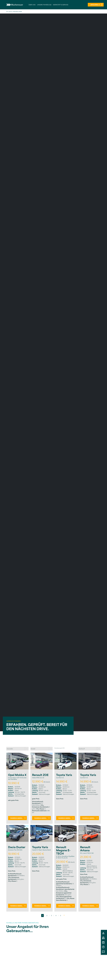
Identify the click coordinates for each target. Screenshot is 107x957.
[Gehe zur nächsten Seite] (64, 915)
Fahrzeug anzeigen (17, 818)
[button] (27, 749)
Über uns (32, 5)
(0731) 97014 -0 (95, 5)
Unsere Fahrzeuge (44, 5)
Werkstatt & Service (60, 5)
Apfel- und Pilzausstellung (34, 11)
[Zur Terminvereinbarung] (104, 942)
